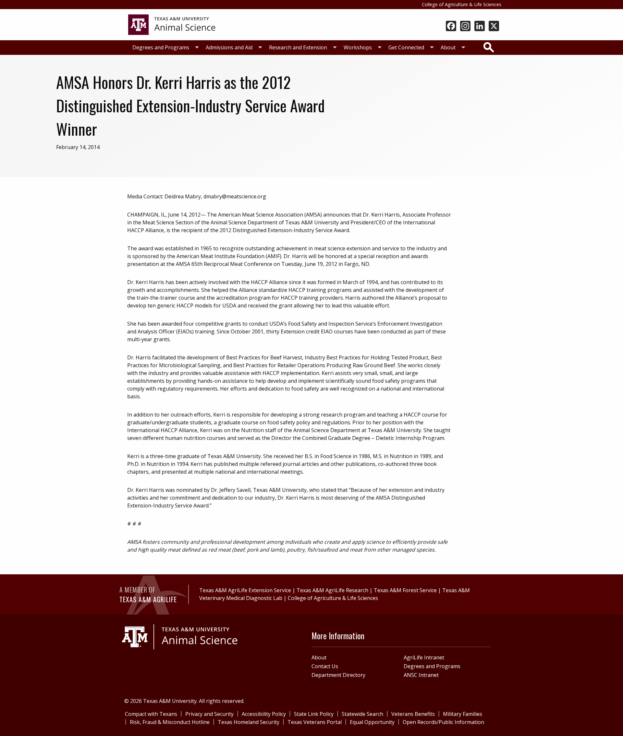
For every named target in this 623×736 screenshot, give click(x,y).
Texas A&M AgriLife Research (332, 590)
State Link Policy (314, 713)
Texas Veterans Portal (314, 722)
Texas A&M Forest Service (405, 590)
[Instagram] (465, 26)
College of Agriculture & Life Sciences (461, 4)
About (448, 47)
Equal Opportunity (372, 722)
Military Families (462, 713)
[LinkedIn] (479, 26)
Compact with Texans (151, 713)
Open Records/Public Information (443, 722)
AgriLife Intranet (424, 657)
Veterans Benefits (413, 713)
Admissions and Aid (229, 47)
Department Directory (338, 675)
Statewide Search (362, 713)
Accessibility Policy (264, 713)
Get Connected (406, 47)
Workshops (358, 47)
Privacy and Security (209, 713)
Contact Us (325, 666)
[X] (494, 26)
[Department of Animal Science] (172, 24)
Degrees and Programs (160, 47)
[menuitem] (164, 47)
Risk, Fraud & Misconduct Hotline (170, 722)
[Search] (489, 47)
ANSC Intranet (421, 675)
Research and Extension (298, 47)
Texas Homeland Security (248, 722)
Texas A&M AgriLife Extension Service (245, 590)
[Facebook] (451, 26)
